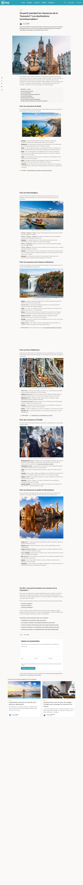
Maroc (22, 160)
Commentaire (24, 646)
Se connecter (71, 2)
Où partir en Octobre (26, 605)
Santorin (23, 545)
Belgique (27, 552)
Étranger (29, 2)
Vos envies (36, 2)
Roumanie (23, 256)
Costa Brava (24, 466)
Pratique (44, 2)
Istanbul (28, 247)
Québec (23, 301)
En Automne (26, 634)
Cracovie (34, 236)
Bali (22, 556)
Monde (21, 9)
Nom (22, 658)
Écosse (23, 312)
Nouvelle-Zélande (25, 484)
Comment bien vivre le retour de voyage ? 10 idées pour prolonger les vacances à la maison (57, 704)
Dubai (22, 151)
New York (23, 410)
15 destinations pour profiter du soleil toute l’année (39, 170)
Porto (34, 232)
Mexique (23, 405)
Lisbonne (28, 232)
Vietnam (23, 250)
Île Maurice (24, 144)
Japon (22, 308)
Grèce (22, 156)
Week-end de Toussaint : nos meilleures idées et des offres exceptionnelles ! (40, 629)
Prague (23, 549)
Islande (23, 560)
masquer (28, 89)
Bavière (23, 315)
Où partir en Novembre (26, 607)
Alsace (23, 322)
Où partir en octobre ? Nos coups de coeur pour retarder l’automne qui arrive (40, 624)
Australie (23, 473)
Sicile (22, 148)
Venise (23, 542)
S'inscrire (79, 2)
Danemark (23, 480)
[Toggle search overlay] (65, 2)
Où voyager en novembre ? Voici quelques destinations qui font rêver (38, 622)
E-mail (36, 658)
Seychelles (24, 563)
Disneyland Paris (25, 460)
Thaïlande (23, 164)
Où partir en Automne (26, 603)
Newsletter (51, 2)
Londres (23, 394)
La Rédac (16, 714)
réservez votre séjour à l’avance (45, 464)
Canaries (23, 140)
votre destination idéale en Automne (52, 327)
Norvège (23, 319)
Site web (50, 658)
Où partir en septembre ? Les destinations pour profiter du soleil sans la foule (40, 627)
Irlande (23, 408)
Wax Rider (28, 23)
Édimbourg (24, 397)
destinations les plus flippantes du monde (42, 415)
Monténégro (29, 243)
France (23, 2)
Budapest (23, 240)
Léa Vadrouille (52, 714)
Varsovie (28, 236)
